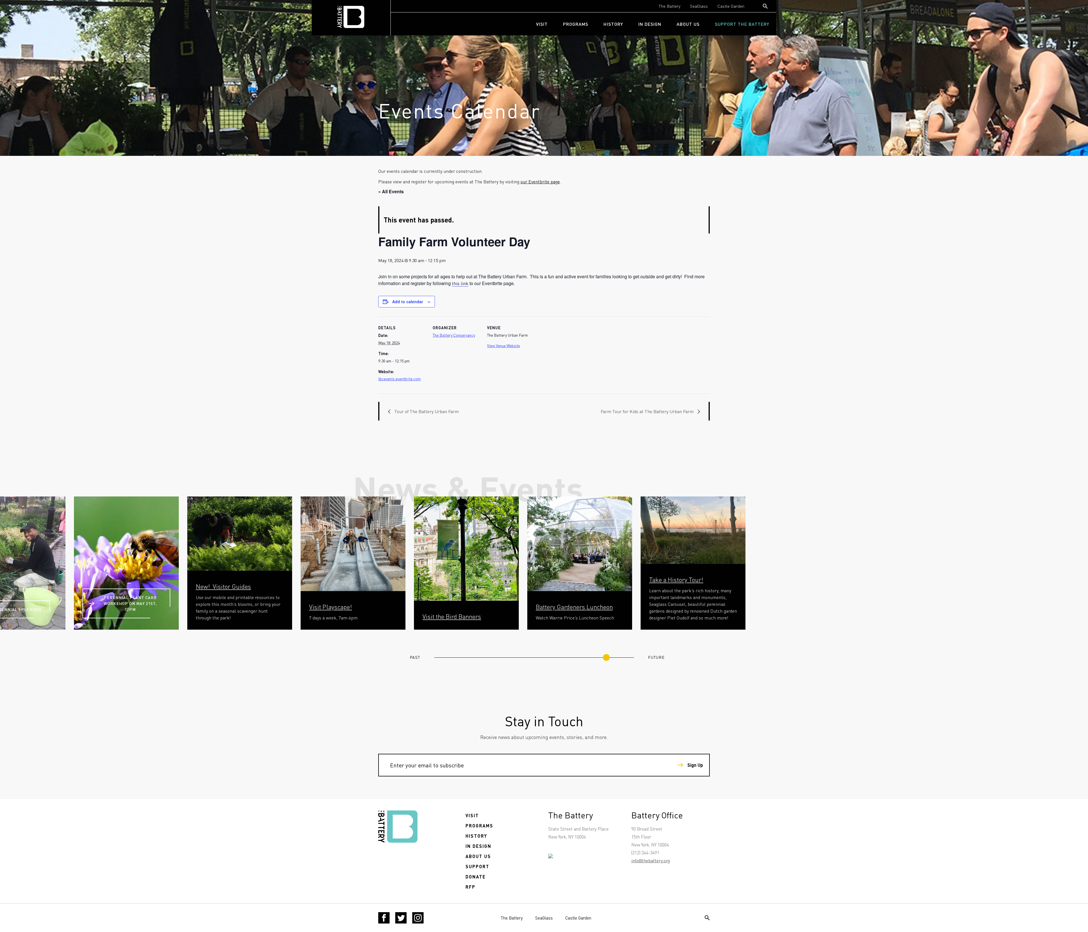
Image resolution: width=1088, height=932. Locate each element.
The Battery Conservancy (454, 334)
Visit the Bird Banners (451, 616)
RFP (470, 887)
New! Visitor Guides (223, 586)
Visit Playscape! (330, 607)
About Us (688, 24)
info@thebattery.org (650, 860)
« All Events (391, 191)
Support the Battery (742, 24)
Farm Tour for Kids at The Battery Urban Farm (648, 411)
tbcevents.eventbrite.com (399, 378)
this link (460, 283)
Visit (542, 24)
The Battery (669, 6)
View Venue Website (503, 345)
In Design (649, 24)
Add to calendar (407, 301)
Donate (476, 877)
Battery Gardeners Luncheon (574, 607)
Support (477, 866)
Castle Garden (730, 6)
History (613, 24)
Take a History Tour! (676, 579)
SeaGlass (699, 6)
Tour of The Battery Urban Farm (426, 411)
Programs (575, 24)
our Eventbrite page (540, 181)
